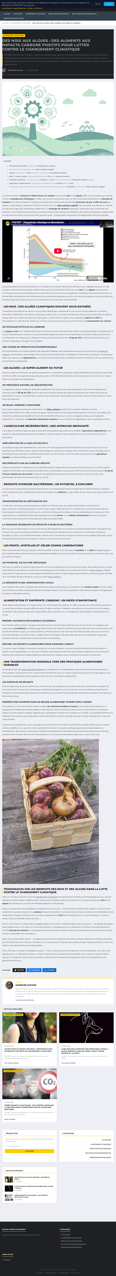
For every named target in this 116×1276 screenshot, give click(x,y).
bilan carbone (53, 409)
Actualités (17, 14)
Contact (7, 1260)
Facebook (35, 970)
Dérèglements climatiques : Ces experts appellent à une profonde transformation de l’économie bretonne (29, 1107)
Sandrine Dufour (26, 985)
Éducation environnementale (84, 14)
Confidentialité (64, 1273)
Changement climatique (35, 14)
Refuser (98, 4)
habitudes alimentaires (32, 669)
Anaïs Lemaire (9, 1119)
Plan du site (75, 1273)
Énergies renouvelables (14, 18)
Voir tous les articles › (25, 1000)
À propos (40, 1273)
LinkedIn (50, 970)
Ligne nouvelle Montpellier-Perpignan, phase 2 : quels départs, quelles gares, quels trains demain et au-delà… (85, 1051)
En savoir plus (29, 5)
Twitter (20, 970)
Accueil (7, 14)
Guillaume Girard (11, 1063)
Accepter (109, 4)
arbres (9, 331)
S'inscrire (29, 1151)
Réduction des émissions (58, 14)
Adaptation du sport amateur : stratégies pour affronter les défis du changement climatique (28, 1050)
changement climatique (47, 897)
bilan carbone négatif (67, 205)
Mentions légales (51, 1273)
